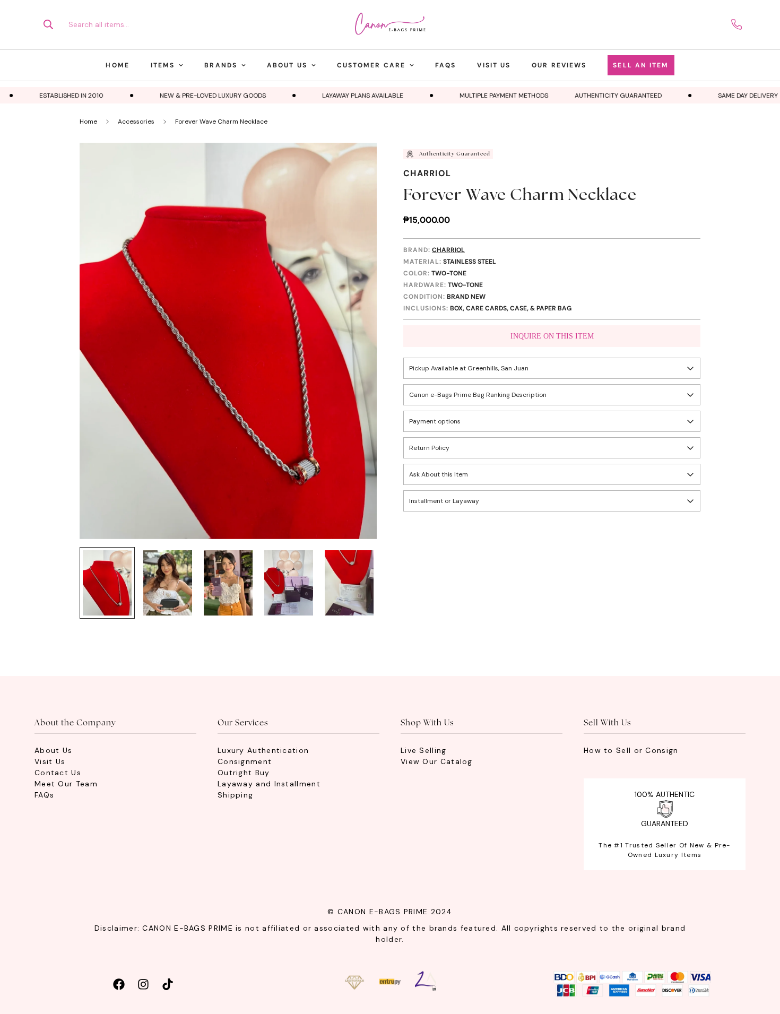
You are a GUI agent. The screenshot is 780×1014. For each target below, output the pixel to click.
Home (117, 65)
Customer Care (371, 65)
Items (163, 65)
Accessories (136, 121)
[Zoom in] (354, 165)
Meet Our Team (66, 783)
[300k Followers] (119, 982)
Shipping (235, 795)
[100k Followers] (143, 982)
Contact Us (57, 772)
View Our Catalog (437, 761)
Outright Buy (244, 772)
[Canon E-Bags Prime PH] (390, 24)
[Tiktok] (168, 982)
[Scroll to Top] (759, 956)
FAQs (445, 65)
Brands (220, 65)
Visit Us (493, 65)
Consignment (245, 761)
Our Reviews (559, 65)
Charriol (427, 173)
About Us (287, 65)
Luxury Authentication (263, 750)
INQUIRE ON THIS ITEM (552, 336)
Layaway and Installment (269, 783)
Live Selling (424, 750)
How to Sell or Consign (631, 750)
